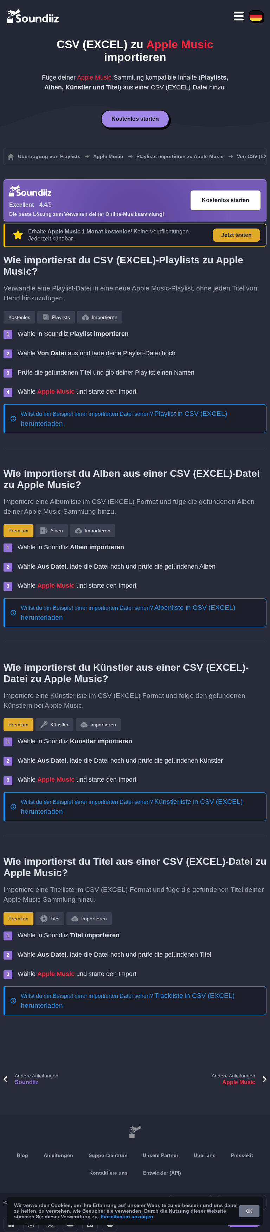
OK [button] (249, 1211)
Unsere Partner (160, 1155)
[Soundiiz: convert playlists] (135, 1132)
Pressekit (242, 1155)
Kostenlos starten (135, 119)
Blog (22, 1155)
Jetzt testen (236, 235)
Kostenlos (19, 317)
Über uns (205, 1155)
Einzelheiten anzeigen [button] (127, 1216)
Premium (18, 530)
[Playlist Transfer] (33, 16)
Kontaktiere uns (108, 1173)
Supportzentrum (108, 1155)
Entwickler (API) (162, 1173)
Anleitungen (58, 1155)
